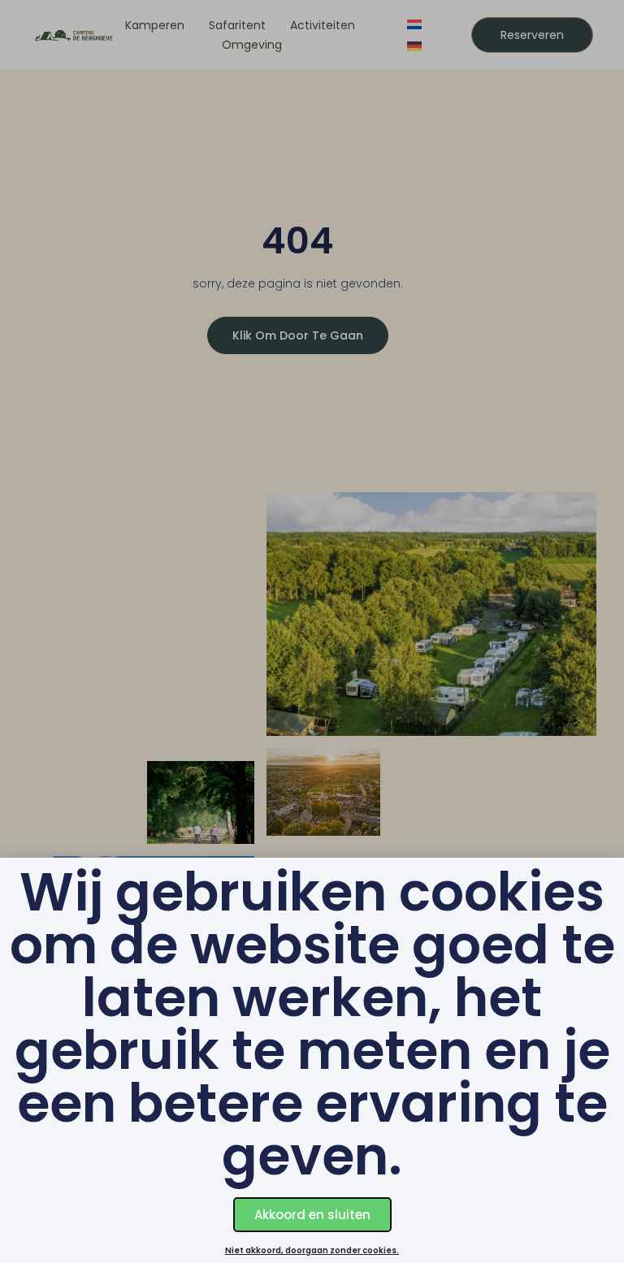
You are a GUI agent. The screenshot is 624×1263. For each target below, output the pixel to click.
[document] (312, 631)
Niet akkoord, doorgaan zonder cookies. (312, 1250)
